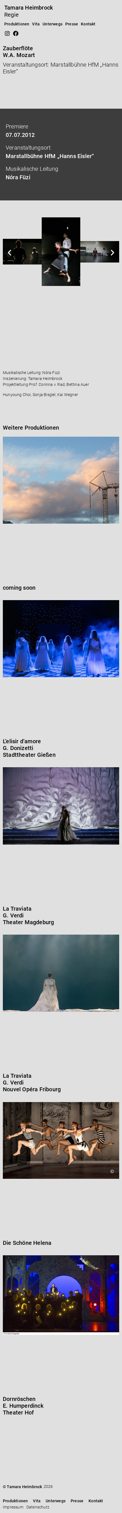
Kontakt (88, 24)
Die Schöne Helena (27, 1242)
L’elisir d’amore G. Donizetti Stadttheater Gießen (29, 748)
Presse (71, 24)
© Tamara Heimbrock (22, 1486)
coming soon (19, 587)
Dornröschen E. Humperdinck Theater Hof (23, 1406)
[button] (9, 252)
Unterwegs (52, 24)
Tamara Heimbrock (28, 7)
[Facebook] (15, 33)
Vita (36, 24)
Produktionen (16, 24)
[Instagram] (7, 33)
